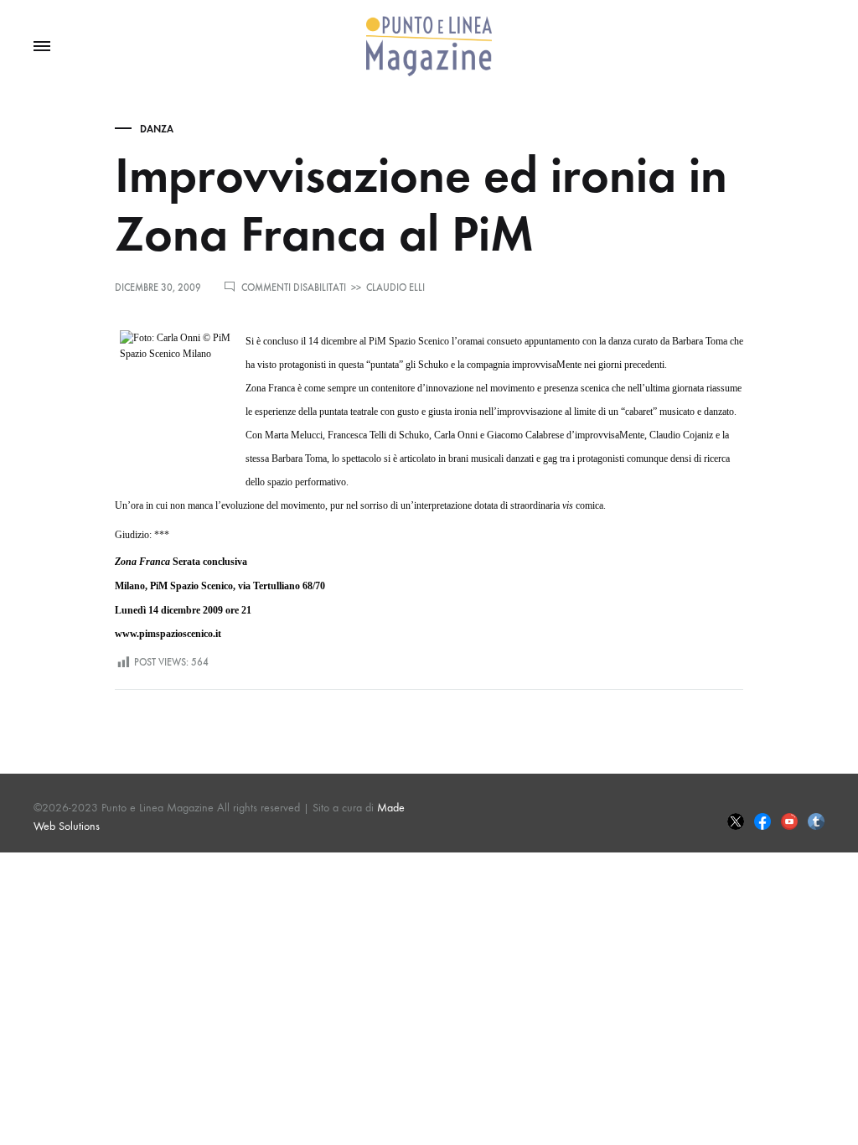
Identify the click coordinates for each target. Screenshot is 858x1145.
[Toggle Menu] (42, 47)
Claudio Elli (395, 287)
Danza (156, 129)
